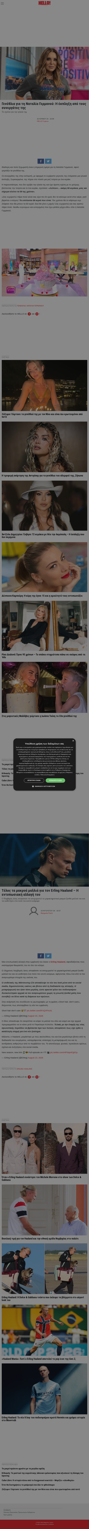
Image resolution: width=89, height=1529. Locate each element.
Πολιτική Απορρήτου (47, 775)
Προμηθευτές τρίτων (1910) (44, 759)
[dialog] (44, 764)
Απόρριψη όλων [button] (33, 780)
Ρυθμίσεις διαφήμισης (62, 770)
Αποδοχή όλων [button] (55, 780)
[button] (44, 786)
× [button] (73, 741)
